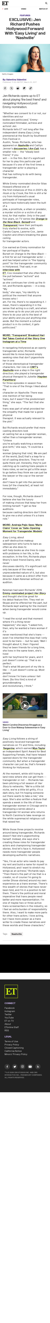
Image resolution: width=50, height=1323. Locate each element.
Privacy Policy (12, 1044)
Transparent (10, 225)
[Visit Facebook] (7, 1067)
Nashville (23, 145)
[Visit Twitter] (14, 1067)
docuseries (26, 148)
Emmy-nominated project (24, 593)
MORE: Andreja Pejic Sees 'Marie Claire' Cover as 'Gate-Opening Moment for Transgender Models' (22, 528)
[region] (25, 959)
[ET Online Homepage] (6, 3)
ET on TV (9, 1021)
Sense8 (25, 222)
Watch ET (43, 9)
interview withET (11, 271)
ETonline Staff (12, 1027)
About (8, 1024)
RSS (7, 1030)
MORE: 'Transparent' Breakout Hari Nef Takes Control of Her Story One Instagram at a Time (24, 339)
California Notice (13, 1051)
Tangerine (8, 748)
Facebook (10, 1008)
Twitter (8, 1014)
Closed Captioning (14, 1048)
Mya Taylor (38, 748)
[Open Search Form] (46, 3)
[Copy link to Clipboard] (30, 88)
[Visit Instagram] (22, 1067)
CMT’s (34, 367)
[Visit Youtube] (30, 1066)
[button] (25, 705)
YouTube (9, 1017)
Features (25, 15)
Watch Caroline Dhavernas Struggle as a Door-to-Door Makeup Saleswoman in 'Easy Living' (24, 728)
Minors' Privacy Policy (16, 1054)
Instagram (10, 1011)
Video (23, 9)
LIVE (6, 9)
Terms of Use (11, 1041)
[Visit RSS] (38, 1067)
